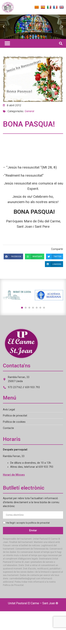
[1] (22, 307)
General (29, 111)
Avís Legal (9, 409)
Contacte (8, 428)
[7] (44, 307)
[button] (4, 26)
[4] (33, 307)
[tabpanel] (17, 295)
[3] (29, 307)
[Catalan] (36, 7)
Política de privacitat (15, 415)
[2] (25, 307)
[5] (36, 307)
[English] (61, 7)
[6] (40, 307)
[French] (55, 7)
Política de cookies (14, 421)
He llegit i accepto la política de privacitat (28, 522)
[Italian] (49, 7)
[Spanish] (43, 7)
